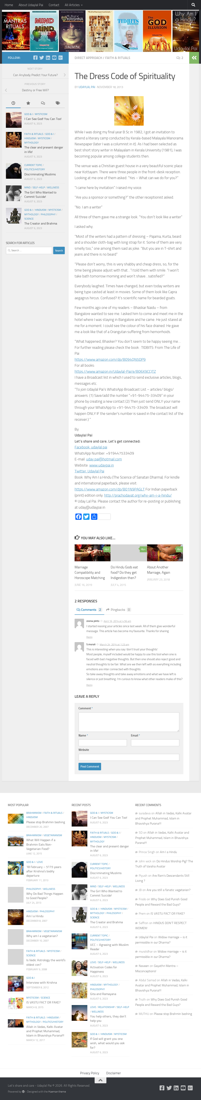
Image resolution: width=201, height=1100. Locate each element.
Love (40, 862)
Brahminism (33, 812)
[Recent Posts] (13, 103)
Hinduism (30, 138)
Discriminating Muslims (40, 174)
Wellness (53, 187)
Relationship (106, 1007)
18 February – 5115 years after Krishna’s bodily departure (43, 871)
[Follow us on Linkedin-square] (48, 57)
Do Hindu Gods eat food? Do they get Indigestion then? (124, 572)
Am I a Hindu (35, 916)
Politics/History (34, 169)
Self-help (39, 187)
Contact (54, 5)
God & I (28, 114)
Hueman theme (57, 1091)
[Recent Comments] (42, 103)
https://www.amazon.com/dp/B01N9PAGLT (110, 489)
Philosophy (48, 214)
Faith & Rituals (117, 58)
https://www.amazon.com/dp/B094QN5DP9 (110, 359)
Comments (91, 610)
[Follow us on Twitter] (41, 57)
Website (84, 750)
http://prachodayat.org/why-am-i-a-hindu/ (138, 495)
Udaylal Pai (87, 87)
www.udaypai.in (101, 465)
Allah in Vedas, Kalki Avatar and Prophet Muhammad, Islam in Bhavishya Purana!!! (45, 1031)
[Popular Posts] (28, 103)
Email (135, 735)
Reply (89, 637)
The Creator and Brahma (40, 223)
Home (9, 5)
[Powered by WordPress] (23, 1091)
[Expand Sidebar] (194, 58)
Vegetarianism (53, 835)
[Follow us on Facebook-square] (35, 57)
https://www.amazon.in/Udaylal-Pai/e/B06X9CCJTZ (115, 371)
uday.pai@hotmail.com (104, 459)
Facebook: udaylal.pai (91, 447)
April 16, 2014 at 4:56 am (117, 621)
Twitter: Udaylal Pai (89, 471)
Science (29, 218)
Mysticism (41, 114)
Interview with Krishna (41, 982)
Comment (86, 708)
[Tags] (57, 103)
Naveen (144, 966)
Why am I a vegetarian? (42, 936)
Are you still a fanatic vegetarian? (168, 890)
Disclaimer (113, 1073)
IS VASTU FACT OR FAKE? (43, 1002)
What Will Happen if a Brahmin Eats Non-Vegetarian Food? (40, 844)
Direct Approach (88, 58)
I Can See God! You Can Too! (42, 119)
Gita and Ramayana (103, 994)
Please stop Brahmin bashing (45, 822)
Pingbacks (120, 610)
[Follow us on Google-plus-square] (60, 57)
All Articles (72, 5)
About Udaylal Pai (31, 5)
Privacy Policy (89, 1073)
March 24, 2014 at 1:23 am (114, 644)
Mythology (31, 142)
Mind (27, 187)
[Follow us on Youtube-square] (54, 57)
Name (83, 735)
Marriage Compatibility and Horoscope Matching (90, 572)
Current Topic (33, 165)
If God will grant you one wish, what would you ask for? (107, 1043)
